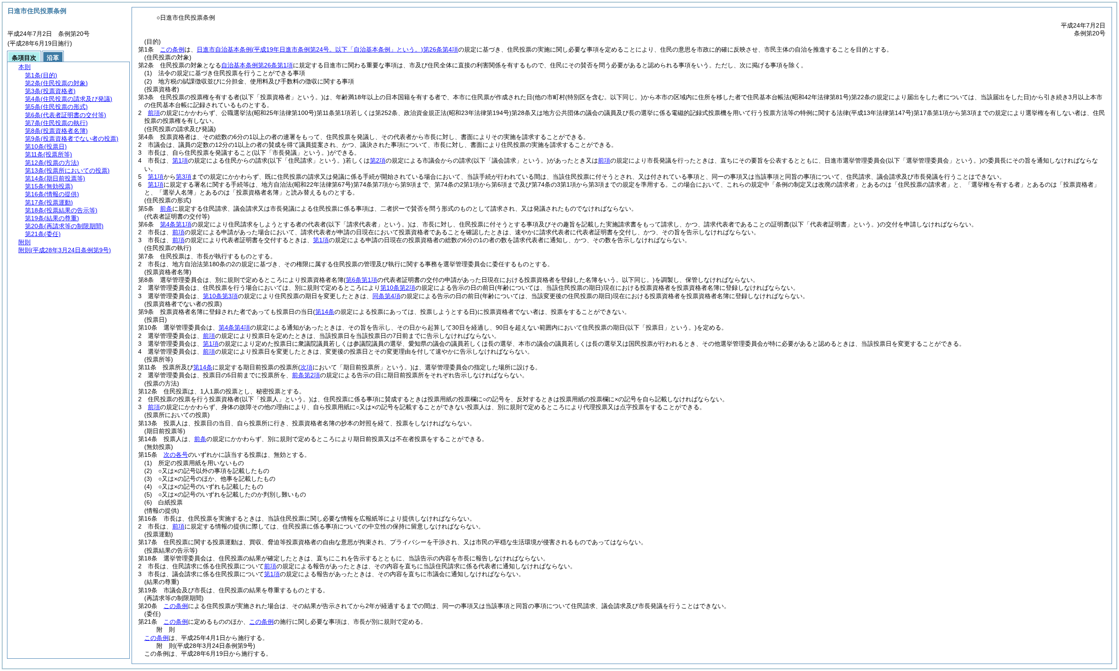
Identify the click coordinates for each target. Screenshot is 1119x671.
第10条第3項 (220, 295)
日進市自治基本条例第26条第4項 (327, 49)
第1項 (180, 160)
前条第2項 (306, 375)
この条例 (172, 49)
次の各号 (175, 454)
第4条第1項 (175, 224)
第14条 (202, 367)
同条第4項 (386, 295)
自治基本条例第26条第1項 (257, 65)
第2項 (378, 160)
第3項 (183, 176)
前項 (154, 112)
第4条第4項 (234, 327)
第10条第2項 (397, 287)
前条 (166, 208)
